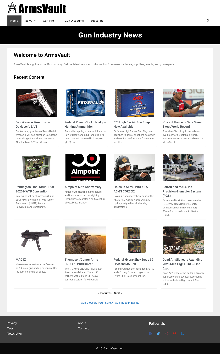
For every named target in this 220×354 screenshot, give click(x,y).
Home (14, 20)
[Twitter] (158, 333)
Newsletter (14, 333)
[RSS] (182, 333)
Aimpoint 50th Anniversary (83, 187)
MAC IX (21, 259)
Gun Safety (106, 302)
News (28, 20)
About (82, 323)
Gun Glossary (89, 302)
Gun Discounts (74, 20)
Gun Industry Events (127, 302)
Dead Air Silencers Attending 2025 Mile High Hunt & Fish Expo (182, 264)
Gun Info (48, 20)
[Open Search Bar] (208, 20)
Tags (10, 328)
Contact (83, 328)
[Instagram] (166, 333)
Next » (118, 293)
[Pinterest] (174, 333)
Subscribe (97, 20)
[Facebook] (150, 333)
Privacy (12, 323)
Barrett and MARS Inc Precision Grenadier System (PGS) (182, 191)
